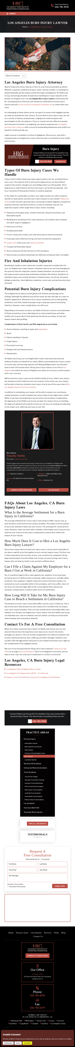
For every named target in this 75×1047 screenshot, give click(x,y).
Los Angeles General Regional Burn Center (24, 669)
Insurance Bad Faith (31, 808)
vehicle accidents (37, 243)
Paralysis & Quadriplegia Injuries (35, 753)
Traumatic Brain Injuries (33, 812)
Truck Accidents (30, 772)
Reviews (47, 933)
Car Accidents (29, 803)
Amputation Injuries (31, 743)
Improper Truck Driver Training (34, 780)
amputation (42, 329)
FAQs (56, 933)
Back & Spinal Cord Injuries (33, 746)
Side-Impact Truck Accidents (34, 790)
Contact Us (60, 162)
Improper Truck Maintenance (34, 783)
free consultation (27, 651)
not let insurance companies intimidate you (35, 104)
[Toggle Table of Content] (23, 75)
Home (10, 933)
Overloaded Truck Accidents (33, 796)
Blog (63, 933)
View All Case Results (37, 823)
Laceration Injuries (30, 760)
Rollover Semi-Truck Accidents (34, 799)
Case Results (36, 933)
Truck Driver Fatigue (31, 776)
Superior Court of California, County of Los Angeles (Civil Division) (33, 677)
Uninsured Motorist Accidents (35, 768)
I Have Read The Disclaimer (17, 886)
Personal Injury (30, 739)
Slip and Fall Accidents (32, 763)
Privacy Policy (19, 884)
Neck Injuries (29, 750)
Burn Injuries (29, 756)
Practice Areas (22, 933)
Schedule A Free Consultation (21, 490)
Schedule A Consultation (37, 956)
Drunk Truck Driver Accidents (34, 786)
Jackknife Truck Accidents (33, 793)
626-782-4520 (62, 6)
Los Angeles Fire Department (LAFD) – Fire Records (27, 673)
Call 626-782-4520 (53, 490)
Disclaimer (10, 884)
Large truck (11, 243)
